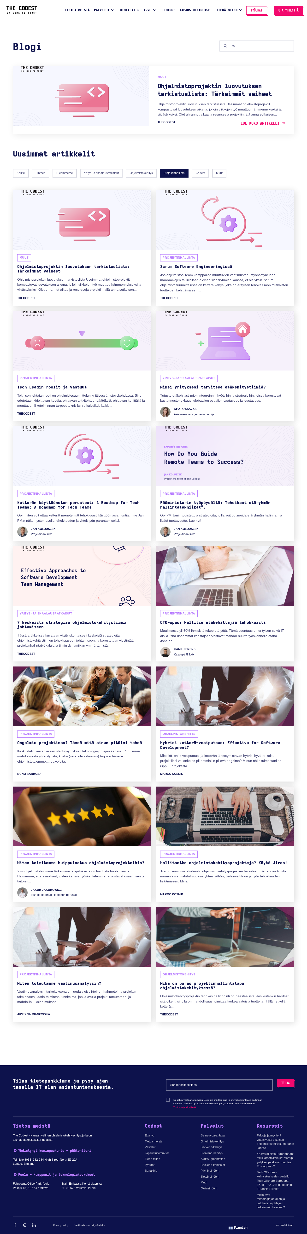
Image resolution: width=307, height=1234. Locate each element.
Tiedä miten (152, 1159)
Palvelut (150, 1147)
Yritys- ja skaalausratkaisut (101, 173)
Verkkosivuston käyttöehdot (90, 1225)
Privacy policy (60, 1225)
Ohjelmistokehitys (141, 173)
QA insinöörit (209, 1188)
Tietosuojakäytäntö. (184, 1107)
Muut (219, 173)
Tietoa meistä (153, 1141)
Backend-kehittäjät (213, 1165)
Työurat (149, 1165)
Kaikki (21, 173)
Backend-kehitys (211, 1147)
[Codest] (21, 12)
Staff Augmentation (213, 1159)
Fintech (40, 173)
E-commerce (64, 173)
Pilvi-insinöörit (210, 1170)
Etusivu (149, 1135)
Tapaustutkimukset (157, 1153)
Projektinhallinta (174, 173)
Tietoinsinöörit (210, 1176)
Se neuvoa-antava (213, 1135)
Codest (200, 173)
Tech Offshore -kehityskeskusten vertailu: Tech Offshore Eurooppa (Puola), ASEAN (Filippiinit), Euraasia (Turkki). (275, 1181)
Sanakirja (151, 1170)
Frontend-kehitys (212, 1153)
